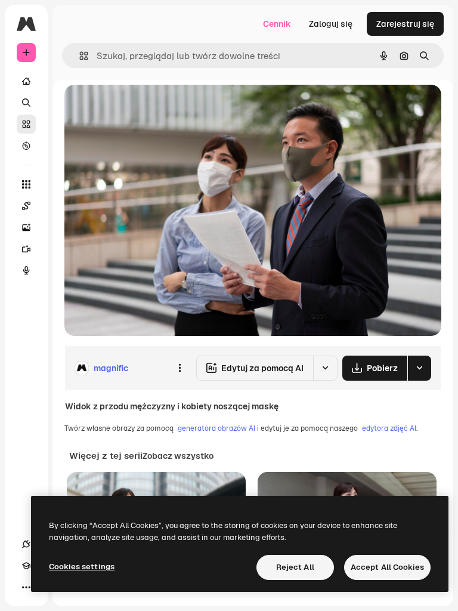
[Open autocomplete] (79, 55)
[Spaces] (26, 205)
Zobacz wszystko (178, 455)
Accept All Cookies (387, 567)
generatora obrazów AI (216, 428)
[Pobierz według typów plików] (419, 368)
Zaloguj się (330, 23)
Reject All (295, 567)
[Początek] (26, 81)
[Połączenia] (26, 544)
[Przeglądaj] (26, 145)
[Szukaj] (26, 102)
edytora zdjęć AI (389, 428)
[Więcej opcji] (179, 368)
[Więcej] (26, 587)
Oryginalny (146, 107)
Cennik (277, 23)
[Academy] (26, 565)
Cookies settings (81, 566)
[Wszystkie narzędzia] (26, 184)
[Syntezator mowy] (26, 270)
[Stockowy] (26, 124)
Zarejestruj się (405, 23)
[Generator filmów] (26, 248)
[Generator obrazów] (26, 227)
